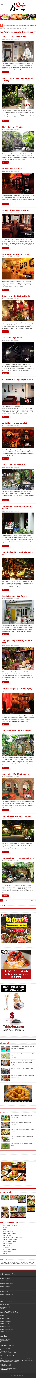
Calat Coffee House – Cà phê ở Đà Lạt (15, 596)
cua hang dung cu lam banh (10, 1233)
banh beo (5, 1253)
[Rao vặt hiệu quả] (13, 1021)
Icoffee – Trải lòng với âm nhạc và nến (15, 210)
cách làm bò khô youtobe (9, 1241)
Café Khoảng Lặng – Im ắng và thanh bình (16, 816)
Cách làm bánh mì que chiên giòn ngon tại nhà (22, 1129)
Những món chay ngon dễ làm (8, 1352)
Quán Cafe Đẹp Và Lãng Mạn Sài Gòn (11, 39)
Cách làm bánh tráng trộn (6, 1294)
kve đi (4, 1229)
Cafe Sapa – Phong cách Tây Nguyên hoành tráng (17, 641)
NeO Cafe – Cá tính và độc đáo (12, 168)
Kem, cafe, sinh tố (5, 1307)
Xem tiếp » (5, 72)
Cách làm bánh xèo (5, 1291)
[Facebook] (15, 1375)
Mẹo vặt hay (3, 1349)
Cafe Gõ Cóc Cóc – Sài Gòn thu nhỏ (14, 36)
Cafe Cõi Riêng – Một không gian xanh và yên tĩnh (16, 507)
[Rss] (12, 1375)
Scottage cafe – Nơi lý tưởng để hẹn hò (16, 296)
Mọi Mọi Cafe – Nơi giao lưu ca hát (14, 423)
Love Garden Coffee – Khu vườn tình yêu (16, 730)
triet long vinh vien (30, 1262)
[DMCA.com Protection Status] (5, 1369)
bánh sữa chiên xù (7, 1235)
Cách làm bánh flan (5, 1286)
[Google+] (14, 1375)
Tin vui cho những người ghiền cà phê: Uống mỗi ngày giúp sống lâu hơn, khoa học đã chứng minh (22, 1062)
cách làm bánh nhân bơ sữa (10, 1249)
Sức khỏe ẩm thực (5, 1348)
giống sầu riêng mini (8, 1231)
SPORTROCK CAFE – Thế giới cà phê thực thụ (17, 379)
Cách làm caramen (5, 1289)
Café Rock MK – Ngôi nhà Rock (12, 338)
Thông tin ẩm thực (7, 1247)
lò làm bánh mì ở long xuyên (10, 1225)
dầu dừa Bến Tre (8, 1263)
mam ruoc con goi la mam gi (10, 1239)
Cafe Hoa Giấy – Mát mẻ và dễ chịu (14, 464)
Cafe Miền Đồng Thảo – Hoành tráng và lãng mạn (17, 553)
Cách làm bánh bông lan (6, 1283)
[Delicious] (22, 1375)
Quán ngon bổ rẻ (4, 1351)
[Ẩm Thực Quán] (18, 7)
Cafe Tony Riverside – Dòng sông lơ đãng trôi (18, 858)
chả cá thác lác (7, 1245)
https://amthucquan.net (11, 1368)
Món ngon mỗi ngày (5, 1339)
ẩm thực (5, 1227)
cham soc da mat (11, 1262)
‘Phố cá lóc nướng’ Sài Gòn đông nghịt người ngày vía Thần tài (18, 25)
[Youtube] (21, 1375)
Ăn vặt (2, 1308)
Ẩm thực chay (4, 1340)
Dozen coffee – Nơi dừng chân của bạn (15, 254)
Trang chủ (2, 28)
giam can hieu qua (28, 1263)
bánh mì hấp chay (7, 1243)
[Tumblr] (24, 1375)
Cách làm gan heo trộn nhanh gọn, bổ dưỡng (22, 1136)
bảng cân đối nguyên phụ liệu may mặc (13, 1237)
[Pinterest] (19, 1375)
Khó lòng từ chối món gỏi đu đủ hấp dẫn (21, 1122)
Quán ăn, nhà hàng (5, 1306)
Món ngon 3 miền (4, 1342)
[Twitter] (17, 1375)
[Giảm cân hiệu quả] (13, 997)
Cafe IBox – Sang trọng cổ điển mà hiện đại (17, 688)
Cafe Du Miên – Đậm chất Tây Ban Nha (15, 774)
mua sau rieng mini (7, 1251)
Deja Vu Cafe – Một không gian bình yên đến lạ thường (17, 79)
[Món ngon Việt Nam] (18, 17)
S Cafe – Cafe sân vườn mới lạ (12, 127)
